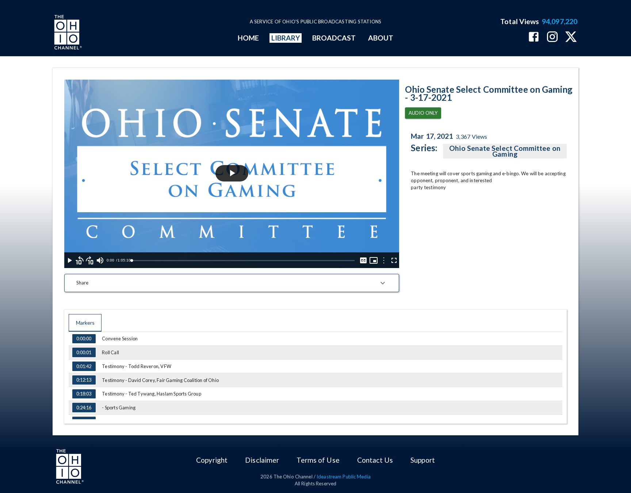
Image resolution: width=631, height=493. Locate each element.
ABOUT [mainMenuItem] (380, 38)
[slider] (243, 260)
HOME (248, 38)
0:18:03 (83, 394)
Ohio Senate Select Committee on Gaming (504, 151)
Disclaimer (262, 459)
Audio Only (423, 113)
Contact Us (375, 459)
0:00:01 (83, 352)
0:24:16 (83, 407)
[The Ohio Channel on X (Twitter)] (571, 37)
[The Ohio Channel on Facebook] (533, 37)
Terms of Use (318, 459)
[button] (232, 283)
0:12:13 (83, 380)
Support (422, 459)
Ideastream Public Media (344, 476)
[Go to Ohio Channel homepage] (67, 33)
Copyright (211, 459)
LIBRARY (285, 38)
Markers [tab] (85, 323)
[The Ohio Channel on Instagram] (552, 37)
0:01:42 (83, 366)
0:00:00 (83, 338)
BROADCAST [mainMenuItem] (334, 38)
